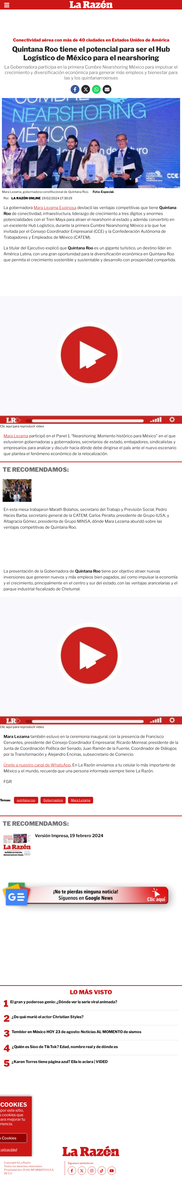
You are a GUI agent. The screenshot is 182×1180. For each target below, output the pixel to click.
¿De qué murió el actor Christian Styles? (48, 1017)
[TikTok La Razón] (102, 1170)
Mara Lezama (16, 436)
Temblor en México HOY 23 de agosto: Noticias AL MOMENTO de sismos (76, 1032)
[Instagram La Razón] (92, 1170)
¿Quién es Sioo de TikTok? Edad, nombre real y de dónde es (65, 1047)
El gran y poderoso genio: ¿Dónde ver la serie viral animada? (63, 1002)
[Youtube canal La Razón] (112, 1170)
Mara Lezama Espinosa (55, 207)
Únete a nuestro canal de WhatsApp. (37, 765)
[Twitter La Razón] (85, 89)
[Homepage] (91, 4)
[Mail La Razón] (107, 89)
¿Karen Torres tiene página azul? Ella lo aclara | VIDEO (60, 1061)
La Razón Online (26, 198)
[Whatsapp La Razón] (96, 89)
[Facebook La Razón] (75, 89)
